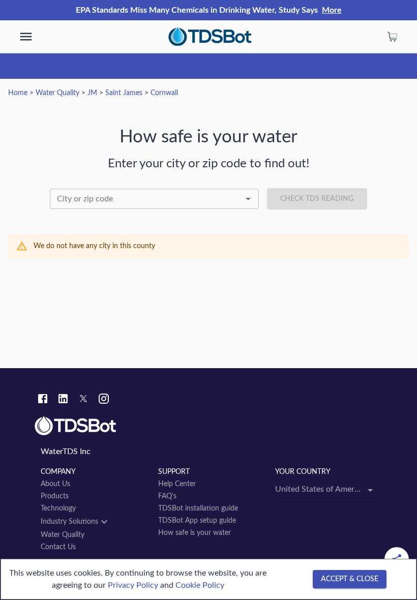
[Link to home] (208, 426)
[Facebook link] (43, 400)
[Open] (248, 199)
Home (17, 93)
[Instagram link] (104, 400)
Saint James (123, 93)
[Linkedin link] (63, 400)
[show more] (26, 36)
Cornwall (164, 93)
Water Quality (57, 93)
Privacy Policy (133, 585)
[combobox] (154, 199)
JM (92, 93)
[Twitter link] (83, 400)
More (332, 10)
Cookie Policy (199, 585)
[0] (392, 36)
